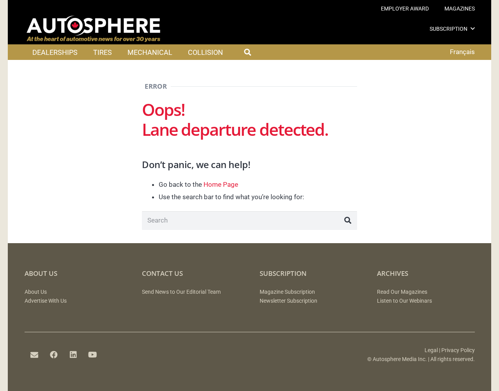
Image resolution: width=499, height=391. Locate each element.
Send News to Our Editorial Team (181, 292)
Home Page (220, 184)
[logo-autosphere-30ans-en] (94, 28)
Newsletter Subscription (288, 301)
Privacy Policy (458, 350)
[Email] (34, 355)
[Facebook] (54, 355)
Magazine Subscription (287, 292)
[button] (473, 28)
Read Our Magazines (402, 292)
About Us (36, 292)
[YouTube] (93, 355)
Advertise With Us (46, 301)
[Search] (347, 220)
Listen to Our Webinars (404, 301)
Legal (431, 350)
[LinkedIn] (73, 355)
